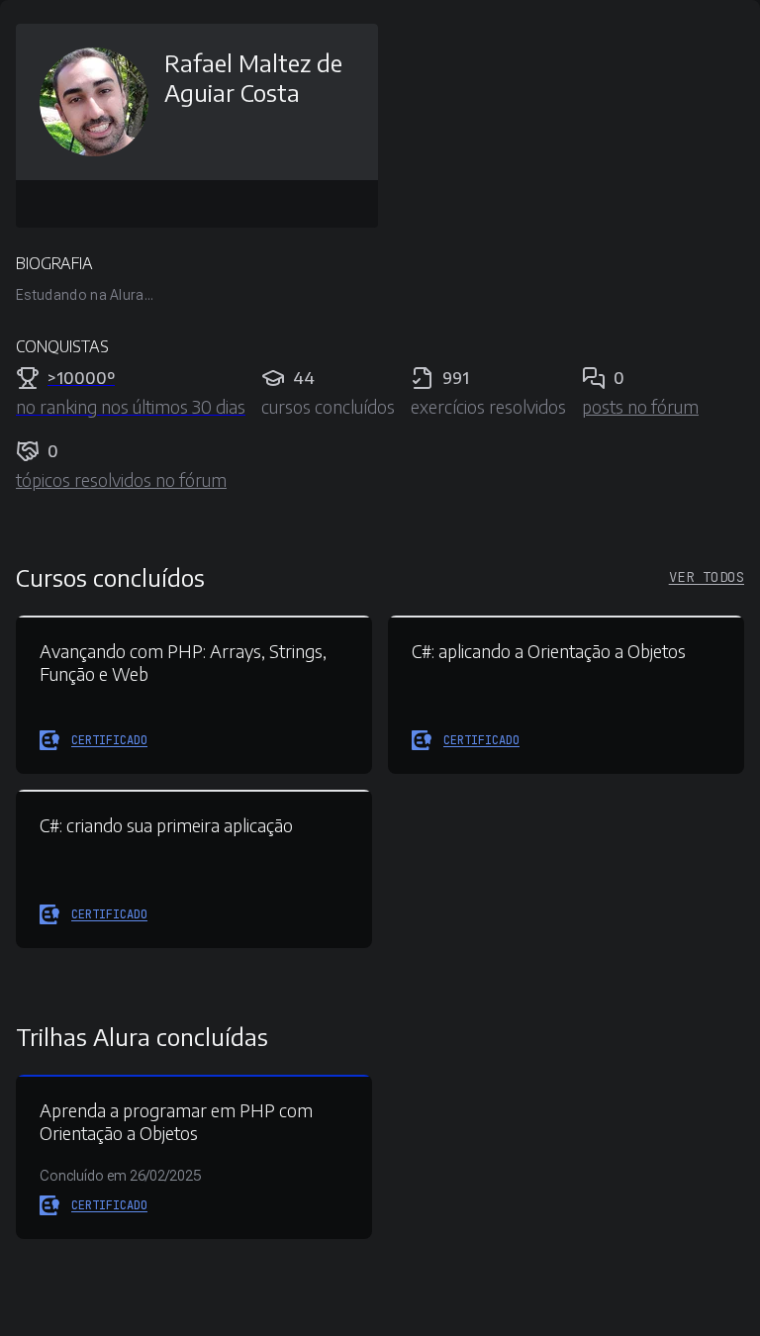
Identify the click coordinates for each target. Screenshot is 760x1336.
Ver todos (706, 577)
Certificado (109, 740)
